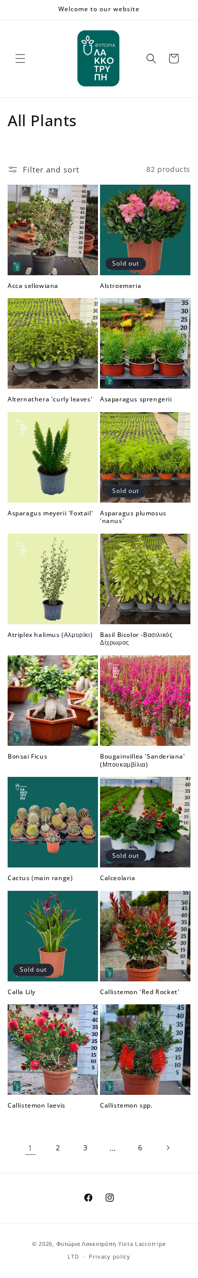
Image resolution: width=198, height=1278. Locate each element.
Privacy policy (109, 1256)
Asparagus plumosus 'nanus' (133, 517)
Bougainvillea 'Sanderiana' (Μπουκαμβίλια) (142, 760)
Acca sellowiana (33, 286)
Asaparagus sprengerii (136, 399)
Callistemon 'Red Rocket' (139, 992)
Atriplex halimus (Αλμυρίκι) (50, 635)
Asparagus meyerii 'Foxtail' (50, 513)
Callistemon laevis (36, 1105)
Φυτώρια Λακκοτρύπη (86, 1243)
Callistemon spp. (126, 1105)
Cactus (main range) (40, 878)
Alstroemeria (120, 286)
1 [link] (30, 1148)
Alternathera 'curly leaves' (50, 399)
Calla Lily (22, 992)
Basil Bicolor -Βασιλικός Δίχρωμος (136, 639)
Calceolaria (118, 878)
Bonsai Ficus (27, 756)
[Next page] (167, 1148)
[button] (20, 58)
